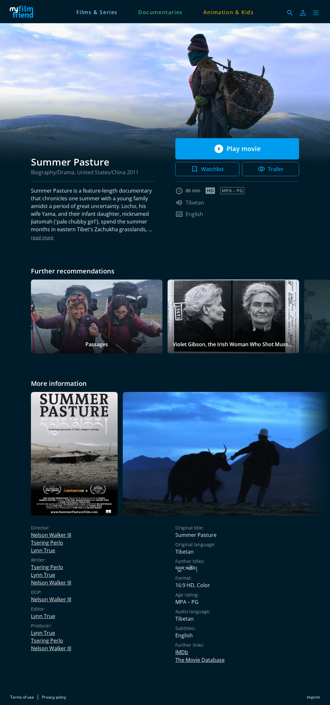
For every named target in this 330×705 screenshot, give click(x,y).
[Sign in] (302, 12)
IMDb (181, 652)
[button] (315, 12)
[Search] (290, 12)
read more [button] (42, 237)
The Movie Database (200, 659)
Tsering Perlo (47, 542)
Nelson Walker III (51, 534)
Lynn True (43, 550)
